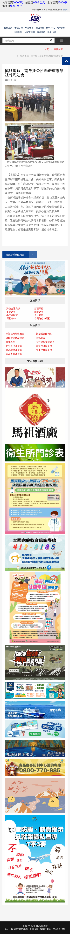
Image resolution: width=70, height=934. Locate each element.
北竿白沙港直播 (14, 346)
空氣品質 (40, 337)
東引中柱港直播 (44, 350)
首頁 (46, 49)
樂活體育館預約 (44, 333)
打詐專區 (10, 341)
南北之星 (38, 311)
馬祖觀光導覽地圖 (15, 333)
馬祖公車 (11, 318)
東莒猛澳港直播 (14, 350)
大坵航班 (38, 315)
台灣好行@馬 (41, 318)
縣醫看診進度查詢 (15, 337)
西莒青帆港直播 (14, 354)
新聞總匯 (58, 49)
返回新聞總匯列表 (15, 254)
